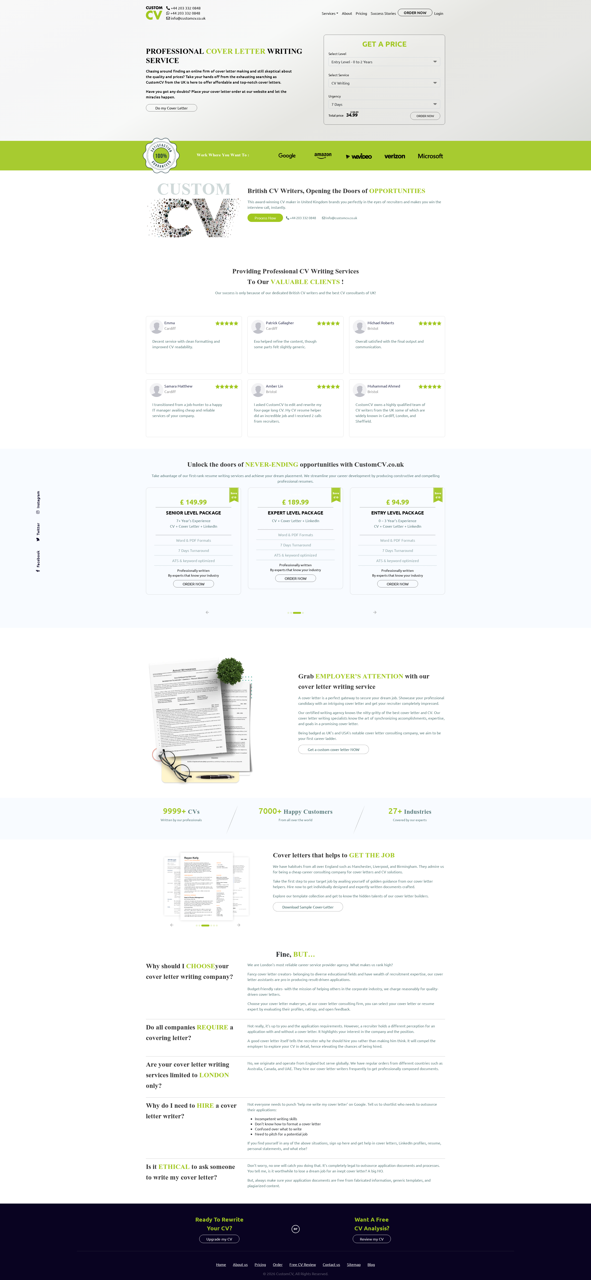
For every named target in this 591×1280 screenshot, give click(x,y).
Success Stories (383, 13)
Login (438, 13)
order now (415, 12)
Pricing (361, 13)
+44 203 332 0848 (185, 8)
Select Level (337, 53)
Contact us (331, 1264)
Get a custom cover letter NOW (333, 749)
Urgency (335, 96)
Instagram (37, 499)
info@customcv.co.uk (187, 18)
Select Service (339, 75)
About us (240, 1264)
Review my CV (372, 1239)
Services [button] (328, 13)
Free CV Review (302, 1264)
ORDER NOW (425, 116)
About (347, 13)
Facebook (37, 559)
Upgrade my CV (219, 1239)
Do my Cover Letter (171, 108)
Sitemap (354, 1264)
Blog (371, 1264)
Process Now (265, 217)
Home (221, 1264)
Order (278, 1264)
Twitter (37, 529)
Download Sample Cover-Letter (308, 907)
